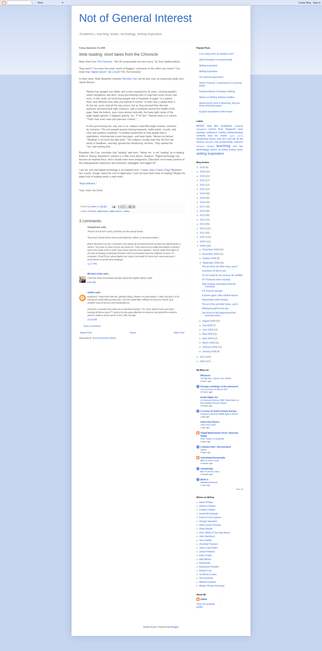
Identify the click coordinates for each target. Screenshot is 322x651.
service (210, 146)
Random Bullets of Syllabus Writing (217, 91)
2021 (203, 189)
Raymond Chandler (209, 566)
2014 (203, 219)
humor (212, 139)
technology (202, 149)
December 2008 (210, 249)
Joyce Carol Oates (208, 547)
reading (126, 211)
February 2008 (210, 347)
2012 (203, 228)
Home (133, 332)
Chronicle (92, 211)
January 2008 (209, 351)
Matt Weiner (205, 559)
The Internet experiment (211, 77)
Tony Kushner (206, 578)
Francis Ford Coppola (210, 517)
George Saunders (208, 521)
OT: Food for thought (212, 291)
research (238, 142)
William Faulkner (207, 582)
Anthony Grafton (207, 506)
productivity (226, 141)
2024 (203, 176)
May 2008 (207, 334)
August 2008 (209, 321)
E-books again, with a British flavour (220, 295)
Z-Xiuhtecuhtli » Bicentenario (215, 447)
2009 (203, 241)
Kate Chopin (205, 555)
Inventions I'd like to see (214, 270)
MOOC (200, 125)
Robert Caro (205, 570)
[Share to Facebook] (130, 207)
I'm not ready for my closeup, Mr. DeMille (222, 275)
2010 (203, 237)
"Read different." (88, 183)
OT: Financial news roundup (216, 279)
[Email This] (119, 207)
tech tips (238, 146)
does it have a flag (159, 169)
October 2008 (209, 258)
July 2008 (207, 325)
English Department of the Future (216, 111)
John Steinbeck (207, 536)
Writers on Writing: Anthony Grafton (216, 97)
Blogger (175, 627)
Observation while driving (215, 299)
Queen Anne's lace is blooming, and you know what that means (219, 104)
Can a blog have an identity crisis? (216, 54)
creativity (200, 135)
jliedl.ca (204, 479)
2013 (203, 224)
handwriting (202, 139)
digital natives (116, 211)
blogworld (230, 129)
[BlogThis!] (123, 207)
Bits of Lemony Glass (210, 471)
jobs (219, 139)
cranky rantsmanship (230, 132)
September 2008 (211, 262)
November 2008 (210, 254)
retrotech (200, 146)
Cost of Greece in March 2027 (214, 389)
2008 (203, 246)
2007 (203, 357)
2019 (203, 198)
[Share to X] (127, 207)
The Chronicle (104, 61)
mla (216, 142)
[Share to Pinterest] (134, 207)
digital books (102, 211)
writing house (236, 149)
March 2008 (208, 342)
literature (210, 142)
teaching (223, 146)
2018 (203, 202)
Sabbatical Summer (209, 482)
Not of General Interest (135, 18)
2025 (203, 171)
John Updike (205, 540)
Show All (239, 489)
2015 (203, 215)
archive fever (216, 129)
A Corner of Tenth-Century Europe (218, 411)
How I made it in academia (212, 439)
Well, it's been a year (209, 460)
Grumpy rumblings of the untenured (219, 386)
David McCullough (208, 513)
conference (211, 132)
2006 (203, 361)
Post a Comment (92, 326)
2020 (203, 193)
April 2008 (207, 338)
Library (203, 450)
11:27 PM (92, 264)
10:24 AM (92, 319)
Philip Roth (204, 563)
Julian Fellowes (207, 551)
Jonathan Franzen (208, 544)
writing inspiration (210, 153)
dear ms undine (217, 135)
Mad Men (213, 126)
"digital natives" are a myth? (106, 71)
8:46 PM (91, 282)
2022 (203, 185)
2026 (203, 167)
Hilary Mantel (206, 528)
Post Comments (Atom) (104, 338)
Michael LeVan (95, 273)
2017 (203, 206)
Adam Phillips (206, 502)
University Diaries (210, 422)
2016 (203, 211)
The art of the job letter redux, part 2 (220, 266)
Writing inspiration (208, 65)
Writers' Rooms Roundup (212, 585)
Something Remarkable (212, 457)
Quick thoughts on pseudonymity (215, 59)
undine (90, 292)
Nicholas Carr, (130, 78)
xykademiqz (206, 468)
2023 (203, 180)
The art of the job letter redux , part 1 (220, 304)
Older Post (179, 332)
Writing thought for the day (215, 308)
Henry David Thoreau (210, 525)
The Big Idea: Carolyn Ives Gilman (215, 378)
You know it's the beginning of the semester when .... (219, 314)
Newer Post (86, 332)
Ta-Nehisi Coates (208, 574)
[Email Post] (113, 206)
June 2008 (208, 329)
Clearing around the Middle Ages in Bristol (219, 414)
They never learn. (208, 425)
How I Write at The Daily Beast (214, 532)
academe (226, 125)
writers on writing (219, 149)
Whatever (205, 375)
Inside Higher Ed (209, 397)
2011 (203, 232)
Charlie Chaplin (207, 509)
